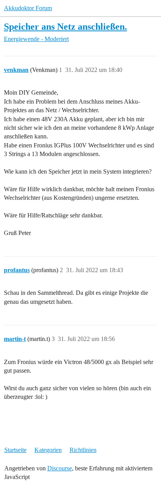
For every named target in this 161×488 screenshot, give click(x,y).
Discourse (59, 468)
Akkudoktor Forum (28, 8)
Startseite (15, 450)
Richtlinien (83, 450)
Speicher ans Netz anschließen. (65, 26)
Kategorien (48, 450)
